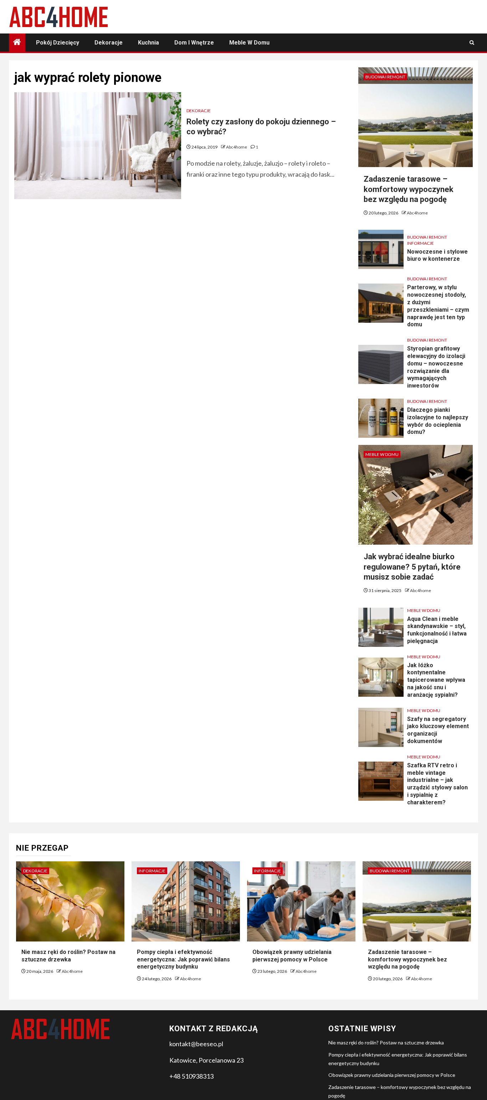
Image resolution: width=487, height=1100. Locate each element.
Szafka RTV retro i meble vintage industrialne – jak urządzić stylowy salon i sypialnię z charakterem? (437, 784)
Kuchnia (148, 42)
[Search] (471, 43)
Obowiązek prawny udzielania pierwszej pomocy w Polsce (391, 1075)
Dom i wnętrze (194, 42)
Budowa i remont (385, 76)
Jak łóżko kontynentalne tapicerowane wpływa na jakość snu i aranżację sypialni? (436, 680)
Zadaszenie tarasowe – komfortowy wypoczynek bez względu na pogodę (408, 189)
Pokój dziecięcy (57, 42)
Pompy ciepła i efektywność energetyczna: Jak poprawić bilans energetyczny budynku (183, 959)
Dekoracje (108, 42)
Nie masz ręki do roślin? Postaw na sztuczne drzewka (386, 1042)
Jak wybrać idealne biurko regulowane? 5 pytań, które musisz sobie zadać (412, 566)
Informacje (420, 243)
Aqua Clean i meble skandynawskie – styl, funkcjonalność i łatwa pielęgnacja (437, 630)
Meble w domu (249, 42)
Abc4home (237, 147)
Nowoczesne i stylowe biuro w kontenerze (437, 255)
